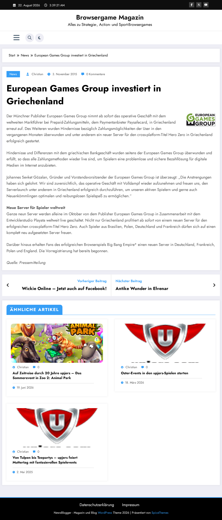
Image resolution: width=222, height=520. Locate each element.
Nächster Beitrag (129, 281)
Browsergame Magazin (110, 17)
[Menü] (16, 37)
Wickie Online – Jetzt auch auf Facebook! (64, 289)
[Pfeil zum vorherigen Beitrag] (8, 285)
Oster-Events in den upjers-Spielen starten (154, 373)
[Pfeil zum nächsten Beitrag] (214, 285)
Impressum (130, 505)
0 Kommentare (95, 74)
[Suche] (29, 38)
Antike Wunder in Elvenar (142, 289)
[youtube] (206, 4)
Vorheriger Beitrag (92, 281)
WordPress (105, 512)
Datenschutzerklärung (97, 505)
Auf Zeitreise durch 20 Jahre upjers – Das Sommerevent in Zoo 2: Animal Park (47, 375)
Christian (37, 74)
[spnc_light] (39, 37)
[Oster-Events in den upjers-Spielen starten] (165, 342)
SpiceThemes (160, 512)
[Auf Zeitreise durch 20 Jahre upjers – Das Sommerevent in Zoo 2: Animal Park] (57, 342)
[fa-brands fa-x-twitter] (198, 4)
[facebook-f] (191, 4)
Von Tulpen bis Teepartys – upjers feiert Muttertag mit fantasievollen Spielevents (45, 460)
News (13, 74)
